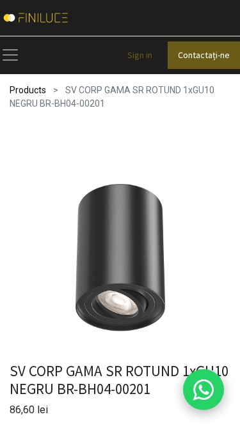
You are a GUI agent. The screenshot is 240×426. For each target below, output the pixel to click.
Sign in (139, 55)
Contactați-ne (204, 55)
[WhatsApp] (203, 389)
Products (28, 90)
